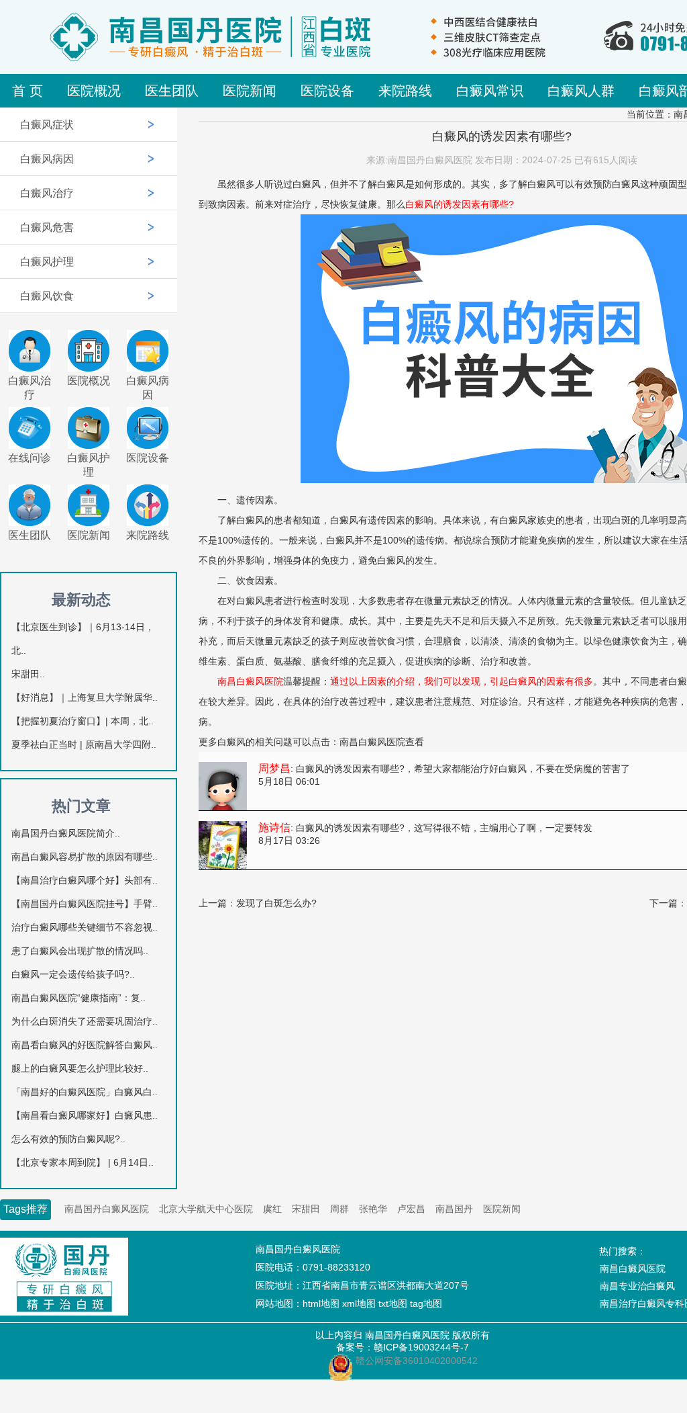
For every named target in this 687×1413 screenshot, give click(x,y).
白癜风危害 (47, 227)
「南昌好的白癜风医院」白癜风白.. (84, 1091)
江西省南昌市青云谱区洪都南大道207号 (386, 1285)
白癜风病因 (47, 159)
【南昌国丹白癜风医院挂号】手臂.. (84, 903)
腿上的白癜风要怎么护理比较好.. (79, 1068)
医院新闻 (249, 90)
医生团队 (172, 90)
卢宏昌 (411, 1208)
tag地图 (426, 1303)
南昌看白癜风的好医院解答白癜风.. (84, 1044)
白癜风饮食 (47, 296)
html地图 (321, 1303)
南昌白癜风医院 (372, 741)
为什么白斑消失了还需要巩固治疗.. (84, 1021)
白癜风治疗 (47, 193)
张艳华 (373, 1208)
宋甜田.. (28, 674)
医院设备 (327, 90)
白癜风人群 (581, 90)
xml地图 (359, 1303)
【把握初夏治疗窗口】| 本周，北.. (82, 721)
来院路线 (405, 90)
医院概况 (94, 90)
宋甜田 (306, 1208)
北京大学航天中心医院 (206, 1208)
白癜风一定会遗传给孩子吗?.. (73, 974)
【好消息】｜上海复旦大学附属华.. (84, 697)
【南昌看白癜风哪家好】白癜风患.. (84, 1115)
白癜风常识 (489, 90)
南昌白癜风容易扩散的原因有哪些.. (84, 856)
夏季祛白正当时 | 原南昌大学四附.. (83, 744)
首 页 (27, 90)
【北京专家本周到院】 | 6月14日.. (82, 1162)
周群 (339, 1208)
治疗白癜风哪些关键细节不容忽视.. (84, 927)
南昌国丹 (454, 1208)
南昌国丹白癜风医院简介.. (65, 833)
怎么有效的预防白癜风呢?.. (68, 1138)
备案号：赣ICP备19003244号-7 (402, 1347)
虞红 (272, 1208)
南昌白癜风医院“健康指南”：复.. (78, 997)
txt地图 (392, 1303)
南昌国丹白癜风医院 (106, 1208)
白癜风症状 (47, 124)
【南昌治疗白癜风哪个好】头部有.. (84, 880)
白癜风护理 (47, 261)
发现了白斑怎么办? (276, 903)
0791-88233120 (336, 1267)
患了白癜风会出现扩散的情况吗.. (79, 950)
